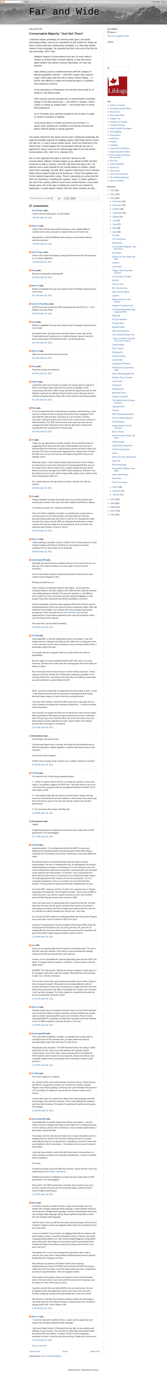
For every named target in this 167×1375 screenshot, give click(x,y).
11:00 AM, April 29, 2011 (42, 813)
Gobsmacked (118, 389)
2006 (112, 515)
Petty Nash (117, 243)
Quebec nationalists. (57, 1171)
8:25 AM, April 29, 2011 (42, 314)
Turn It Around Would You (123, 335)
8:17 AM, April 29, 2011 (42, 295)
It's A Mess (116, 253)
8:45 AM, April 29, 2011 (42, 373)
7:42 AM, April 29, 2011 (42, 262)
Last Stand (117, 267)
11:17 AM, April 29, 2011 (42, 837)
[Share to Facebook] (72, 198)
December (117, 201)
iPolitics (113, 142)
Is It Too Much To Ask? (121, 277)
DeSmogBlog (116, 132)
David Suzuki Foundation (121, 128)
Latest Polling (118, 345)
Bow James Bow (117, 115)
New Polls (116, 478)
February (117, 491)
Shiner (35, 382)
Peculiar (115, 235)
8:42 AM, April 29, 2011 (42, 358)
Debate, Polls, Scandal (122, 377)
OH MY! (115, 280)
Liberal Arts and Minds (119, 148)
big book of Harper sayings (72, 612)
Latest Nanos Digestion (122, 446)
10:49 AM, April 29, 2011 (42, 765)
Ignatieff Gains (118, 327)
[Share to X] (70, 198)
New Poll (116, 461)
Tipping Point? (118, 407)
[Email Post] (59, 198)
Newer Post (35, 1351)
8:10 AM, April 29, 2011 (42, 277)
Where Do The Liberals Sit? (124, 457)
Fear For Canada (119, 482)
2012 (112, 194)
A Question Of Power (121, 364)
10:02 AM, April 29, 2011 (42, 627)
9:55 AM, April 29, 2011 (42, 531)
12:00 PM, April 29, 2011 (42, 937)
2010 (112, 499)
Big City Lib (115, 112)
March (115, 487)
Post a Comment (39, 1346)
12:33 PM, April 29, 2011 (42, 1025)
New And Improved (120, 331)
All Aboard (116, 385)
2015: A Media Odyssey (122, 418)
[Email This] (65, 198)
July (115, 220)
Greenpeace (115, 135)
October (116, 209)
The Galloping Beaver (119, 177)
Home (65, 1351)
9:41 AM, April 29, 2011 (42, 431)
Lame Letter (117, 381)
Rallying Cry (117, 352)
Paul (34, 408)
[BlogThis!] (67, 198)
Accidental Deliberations (120, 108)
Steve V (35, 226)
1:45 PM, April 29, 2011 (42, 1308)
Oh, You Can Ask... (120, 288)
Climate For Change (118, 122)
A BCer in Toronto (117, 105)
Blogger (95, 1370)
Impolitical (114, 138)
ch (33, 440)
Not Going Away (119, 465)
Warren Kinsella (117, 181)
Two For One (117, 284)
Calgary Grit (115, 118)
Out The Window (119, 319)
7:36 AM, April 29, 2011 (42, 218)
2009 (112, 503)
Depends (116, 316)
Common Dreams (117, 125)
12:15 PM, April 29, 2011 (42, 999)
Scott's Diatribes (117, 164)
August (116, 217)
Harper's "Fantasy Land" (122, 306)
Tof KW (35, 636)
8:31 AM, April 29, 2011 (42, 343)
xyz (33, 945)
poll (42, 143)
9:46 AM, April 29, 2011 (42, 488)
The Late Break (119, 239)
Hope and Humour (120, 475)
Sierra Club (115, 171)
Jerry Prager (37, 210)
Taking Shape (118, 442)
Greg (34, 270)
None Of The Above (120, 292)
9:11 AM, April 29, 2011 (42, 400)
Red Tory (114, 161)
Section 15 (114, 167)
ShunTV (115, 263)
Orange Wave (118, 323)
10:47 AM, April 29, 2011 (42, 727)
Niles (34, 1203)
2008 (112, 507)
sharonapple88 (38, 560)
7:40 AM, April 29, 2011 (42, 244)
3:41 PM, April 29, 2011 (42, 1340)
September (118, 213)
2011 (112, 198)
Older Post (94, 1351)
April (115, 232)
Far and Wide (64, 11)
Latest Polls (117, 360)
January (116, 495)
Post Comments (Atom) (51, 1356)
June (115, 224)
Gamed (115, 296)
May (115, 228)
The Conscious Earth (119, 174)
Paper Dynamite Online (120, 152)
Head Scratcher (119, 356)
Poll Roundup (118, 422)
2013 (112, 190)
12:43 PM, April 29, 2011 (42, 1194)
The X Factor (117, 348)
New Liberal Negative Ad (123, 374)
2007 (112, 511)
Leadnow (114, 145)
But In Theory (118, 432)
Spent (114, 453)
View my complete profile (118, 36)
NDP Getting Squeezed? (123, 414)
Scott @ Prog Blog (40, 304)
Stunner (115, 410)
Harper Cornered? (120, 397)
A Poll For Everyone (121, 449)
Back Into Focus (119, 393)
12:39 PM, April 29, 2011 (42, 1111)
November (117, 205)
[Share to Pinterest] (74, 198)
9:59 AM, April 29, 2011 (42, 552)
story (76, 45)
